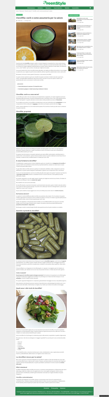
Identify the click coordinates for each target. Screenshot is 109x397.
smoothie (18, 278)
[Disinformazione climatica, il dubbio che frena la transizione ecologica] (72, 41)
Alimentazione (31, 8)
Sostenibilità (75, 8)
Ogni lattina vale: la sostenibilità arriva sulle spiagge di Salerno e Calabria (85, 47)
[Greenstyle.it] (54, 3)
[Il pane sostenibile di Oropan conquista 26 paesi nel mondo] (72, 62)
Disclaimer (46, 388)
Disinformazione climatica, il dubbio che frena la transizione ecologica (84, 40)
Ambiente (40, 8)
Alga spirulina (21, 348)
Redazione (62, 388)
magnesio (35, 104)
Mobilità (67, 8)
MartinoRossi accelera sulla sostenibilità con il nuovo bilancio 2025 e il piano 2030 (85, 19)
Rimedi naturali (19, 14)
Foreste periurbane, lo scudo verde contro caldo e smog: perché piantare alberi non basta (84, 54)
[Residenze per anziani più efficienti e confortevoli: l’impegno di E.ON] (72, 34)
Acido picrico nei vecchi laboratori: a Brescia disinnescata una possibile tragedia (84, 27)
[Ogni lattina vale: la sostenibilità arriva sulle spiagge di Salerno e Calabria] (72, 48)
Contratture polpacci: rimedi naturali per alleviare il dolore (33, 89)
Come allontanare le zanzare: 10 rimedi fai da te (30, 86)
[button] (92, 8)
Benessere (48, 8)
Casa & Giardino (58, 8)
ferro (60, 104)
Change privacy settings (104, 395)
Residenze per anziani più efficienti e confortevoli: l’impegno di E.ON (84, 33)
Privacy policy (54, 388)
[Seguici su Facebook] (90, 8)
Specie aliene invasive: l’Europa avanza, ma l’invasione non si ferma (85, 67)
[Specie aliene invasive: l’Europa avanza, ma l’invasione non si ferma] (72, 68)
